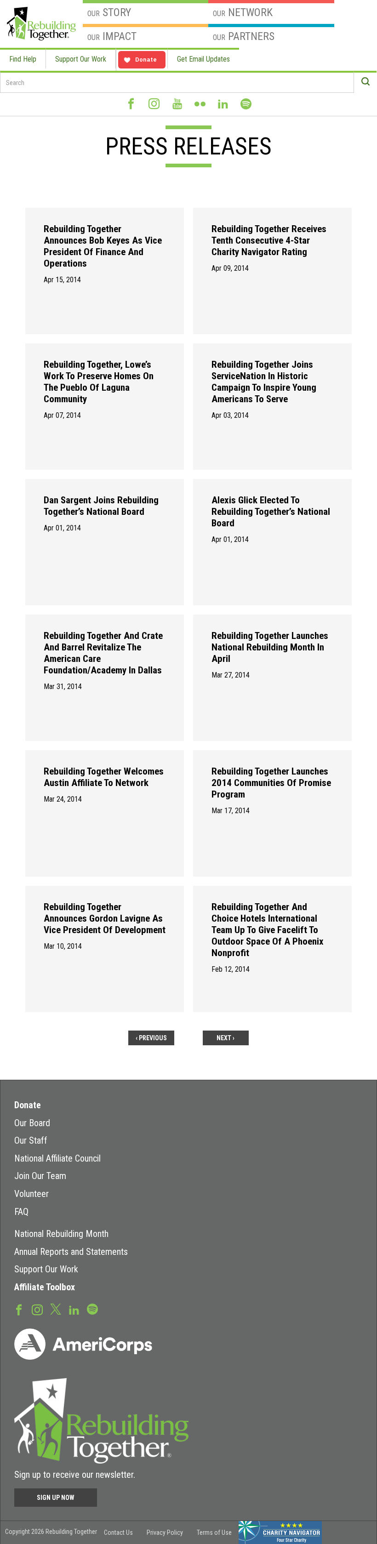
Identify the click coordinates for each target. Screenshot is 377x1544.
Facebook (131, 107)
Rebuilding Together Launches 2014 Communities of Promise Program (271, 783)
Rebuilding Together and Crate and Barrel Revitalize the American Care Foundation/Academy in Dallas (103, 653)
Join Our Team (40, 1175)
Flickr (199, 107)
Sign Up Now (55, 1497)
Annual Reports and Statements (71, 1251)
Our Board (32, 1122)
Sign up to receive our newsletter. (74, 1474)
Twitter (55, 1308)
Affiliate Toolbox (44, 1287)
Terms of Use (214, 1532)
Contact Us (118, 1532)
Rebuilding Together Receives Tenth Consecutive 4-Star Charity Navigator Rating (268, 240)
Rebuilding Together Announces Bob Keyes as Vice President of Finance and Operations (103, 246)
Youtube (177, 107)
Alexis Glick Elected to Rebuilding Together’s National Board (270, 512)
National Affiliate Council (57, 1158)
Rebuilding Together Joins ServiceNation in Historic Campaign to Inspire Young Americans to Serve (263, 382)
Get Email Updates (203, 59)
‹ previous (151, 1038)
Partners (243, 36)
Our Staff (30, 1140)
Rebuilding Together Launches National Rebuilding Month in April (269, 647)
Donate (27, 1105)
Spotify (245, 108)
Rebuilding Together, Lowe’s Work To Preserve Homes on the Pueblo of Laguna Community (99, 382)
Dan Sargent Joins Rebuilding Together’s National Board (101, 506)
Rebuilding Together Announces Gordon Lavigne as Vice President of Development (105, 918)
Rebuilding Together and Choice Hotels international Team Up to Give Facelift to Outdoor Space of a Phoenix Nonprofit (267, 929)
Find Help (22, 59)
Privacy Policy (165, 1532)
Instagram (154, 107)
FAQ (21, 1211)
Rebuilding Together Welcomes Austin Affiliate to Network (104, 777)
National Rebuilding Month (61, 1233)
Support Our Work (80, 59)
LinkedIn (222, 107)
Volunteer (31, 1193)
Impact (112, 36)
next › (225, 1038)
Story (109, 12)
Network (243, 12)
